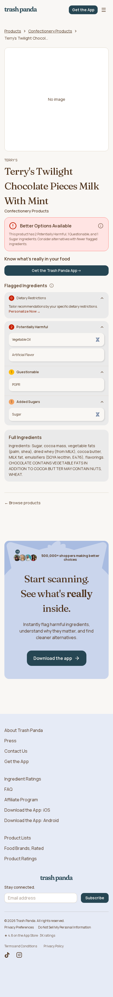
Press (10, 741)
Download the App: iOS (27, 810)
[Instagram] (19, 955)
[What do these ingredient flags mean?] (51, 285)
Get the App (83, 9)
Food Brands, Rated (24, 848)
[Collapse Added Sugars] (102, 402)
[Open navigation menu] (104, 10)
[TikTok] (7, 955)
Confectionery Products (50, 31)
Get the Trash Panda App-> (56, 270)
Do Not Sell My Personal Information (64, 927)
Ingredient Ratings (22, 779)
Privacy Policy (54, 946)
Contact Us (15, 751)
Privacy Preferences (19, 927)
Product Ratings (20, 859)
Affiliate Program (21, 800)
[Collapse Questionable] (102, 372)
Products (12, 31)
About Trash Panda (23, 730)
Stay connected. (19, 887)
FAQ (8, 789)
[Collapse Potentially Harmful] (102, 327)
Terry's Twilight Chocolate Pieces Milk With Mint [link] (26, 38)
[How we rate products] (100, 225)
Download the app (52, 658)
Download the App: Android (31, 820)
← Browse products (22, 502)
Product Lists (17, 838)
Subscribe (94, 897)
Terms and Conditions (20, 946)
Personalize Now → (24, 311)
